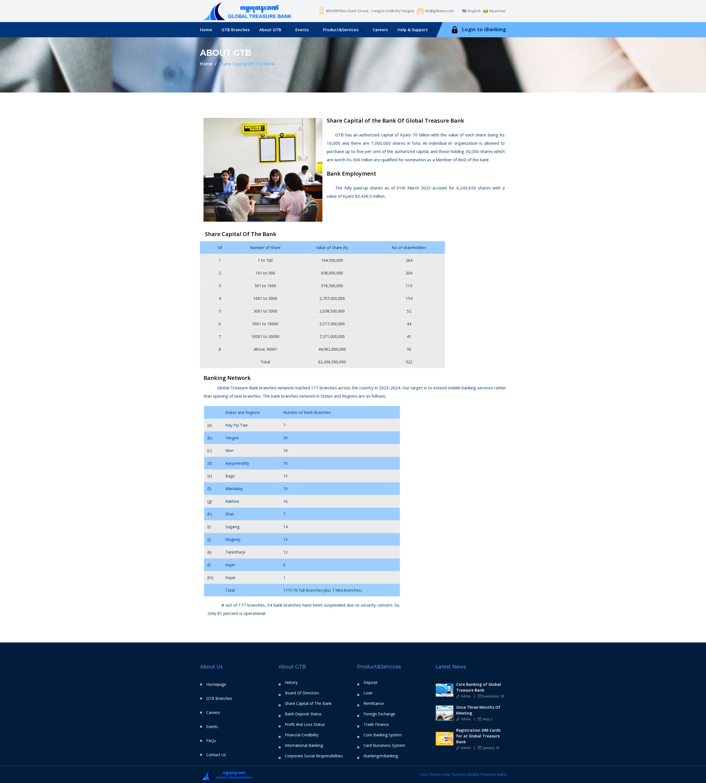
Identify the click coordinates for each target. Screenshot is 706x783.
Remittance (373, 703)
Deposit (370, 682)
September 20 (493, 696)
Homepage (216, 684)
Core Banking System (382, 735)
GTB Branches (235, 29)
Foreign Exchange (379, 714)
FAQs (211, 740)
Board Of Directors (302, 693)
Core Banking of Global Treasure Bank (478, 687)
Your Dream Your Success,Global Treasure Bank (463, 774)
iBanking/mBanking (380, 756)
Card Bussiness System (384, 745)
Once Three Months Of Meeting (478, 710)
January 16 (490, 747)
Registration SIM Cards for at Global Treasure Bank (478, 736)
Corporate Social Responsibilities (314, 756)
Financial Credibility (302, 735)
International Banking (304, 745)
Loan (368, 693)
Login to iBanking (483, 29)
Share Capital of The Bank (308, 703)
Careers (380, 29)
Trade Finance (376, 724)
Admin (465, 696)
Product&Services (341, 29)
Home (206, 29)
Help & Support (412, 29)
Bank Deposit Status (303, 714)
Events (302, 29)
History (291, 682)
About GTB (270, 29)
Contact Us (216, 754)
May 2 (487, 719)
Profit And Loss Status (305, 724)
